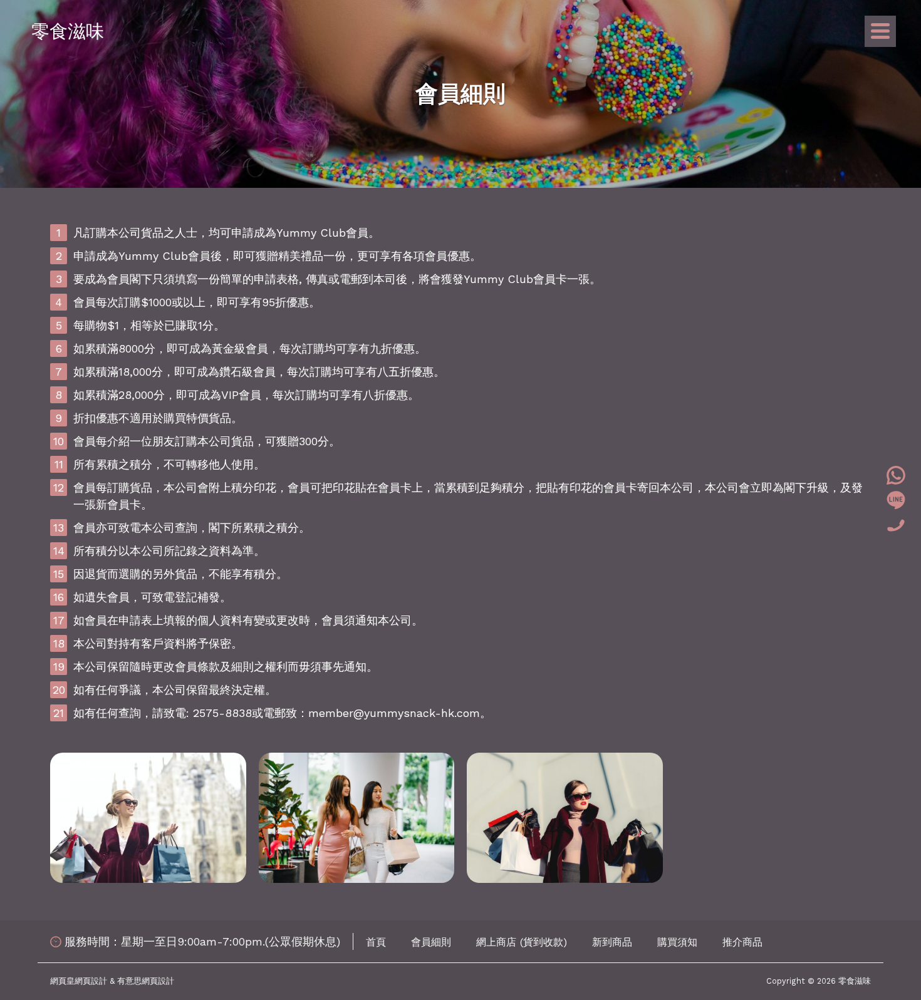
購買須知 (677, 942)
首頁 (376, 942)
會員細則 (431, 942)
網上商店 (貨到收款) (521, 942)
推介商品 (742, 942)
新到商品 (612, 942)
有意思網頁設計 (145, 981)
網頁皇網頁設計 (78, 981)
